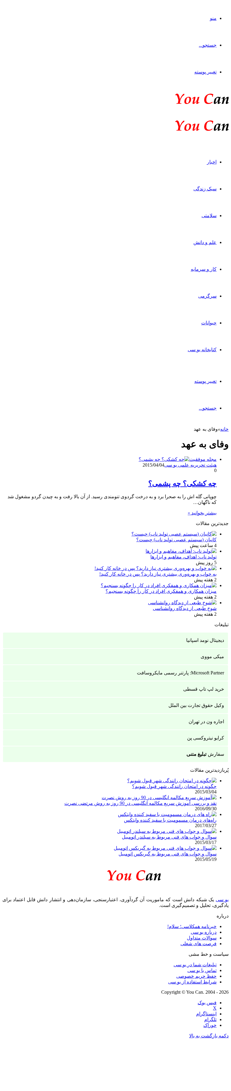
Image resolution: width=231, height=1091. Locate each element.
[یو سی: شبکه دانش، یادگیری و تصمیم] (183, 103)
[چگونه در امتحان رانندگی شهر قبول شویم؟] (172, 780)
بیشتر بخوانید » (202, 512)
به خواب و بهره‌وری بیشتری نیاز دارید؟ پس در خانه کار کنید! (158, 574)
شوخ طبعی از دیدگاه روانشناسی (185, 608)
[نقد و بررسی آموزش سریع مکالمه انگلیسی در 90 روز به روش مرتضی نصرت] (159, 797)
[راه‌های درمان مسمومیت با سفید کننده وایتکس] (167, 814)
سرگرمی (207, 296)
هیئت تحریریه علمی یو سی (190, 464)
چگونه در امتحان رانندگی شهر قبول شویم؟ (174, 786)
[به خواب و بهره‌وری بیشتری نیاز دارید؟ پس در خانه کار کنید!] (155, 568)
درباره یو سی (204, 932)
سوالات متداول (202, 937)
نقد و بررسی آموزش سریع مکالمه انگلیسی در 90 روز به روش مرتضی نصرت (140, 803)
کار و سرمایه (204, 269)
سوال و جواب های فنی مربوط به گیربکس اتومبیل (168, 853)
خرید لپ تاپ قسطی (203, 689)
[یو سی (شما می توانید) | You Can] (115, 874)
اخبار (212, 161)
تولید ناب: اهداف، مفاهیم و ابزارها (183, 556)
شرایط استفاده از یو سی (192, 981)
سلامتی (209, 215)
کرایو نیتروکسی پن (205, 737)
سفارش (205, 754)
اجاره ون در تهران (206, 721)
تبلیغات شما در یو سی (195, 964)
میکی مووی (212, 656)
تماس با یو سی (202, 970)
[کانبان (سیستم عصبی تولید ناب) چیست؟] (174, 533)
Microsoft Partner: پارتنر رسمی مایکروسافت (180, 672)
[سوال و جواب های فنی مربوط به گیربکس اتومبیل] (165, 848)
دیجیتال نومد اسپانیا (205, 640)
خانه (224, 429)
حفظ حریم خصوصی (196, 976)
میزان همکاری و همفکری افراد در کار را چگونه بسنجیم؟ (161, 591)
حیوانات (209, 322)
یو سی (222, 899)
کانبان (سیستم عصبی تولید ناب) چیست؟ (176, 539)
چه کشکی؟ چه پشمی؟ (182, 483)
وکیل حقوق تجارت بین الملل (196, 705)
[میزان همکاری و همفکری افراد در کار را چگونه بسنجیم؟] (159, 585)
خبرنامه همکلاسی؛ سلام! (192, 926)
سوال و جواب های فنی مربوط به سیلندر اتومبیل (169, 836)
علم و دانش (205, 242)
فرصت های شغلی (198, 943)
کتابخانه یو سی (202, 349)
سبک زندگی (205, 188)
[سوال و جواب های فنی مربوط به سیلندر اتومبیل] (167, 831)
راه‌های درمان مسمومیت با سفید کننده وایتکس (170, 820)
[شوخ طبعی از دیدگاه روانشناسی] (182, 602)
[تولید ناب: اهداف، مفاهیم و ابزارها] (181, 551)
